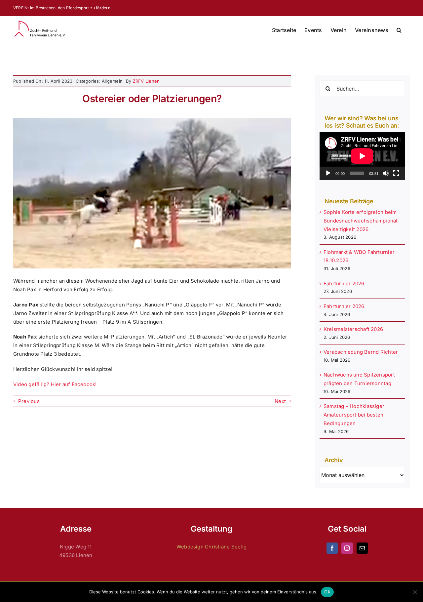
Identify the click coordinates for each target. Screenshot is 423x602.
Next (280, 401)
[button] (399, 30)
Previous (29, 401)
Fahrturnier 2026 (344, 283)
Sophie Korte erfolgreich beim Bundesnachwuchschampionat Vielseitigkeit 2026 (361, 220)
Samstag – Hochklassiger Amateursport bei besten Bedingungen (354, 414)
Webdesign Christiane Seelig (211, 546)
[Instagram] (347, 548)
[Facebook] (332, 548)
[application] (362, 156)
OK (327, 591)
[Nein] (414, 592)
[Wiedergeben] (328, 173)
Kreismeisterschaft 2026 (353, 329)
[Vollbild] (396, 173)
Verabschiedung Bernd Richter (361, 352)
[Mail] (362, 548)
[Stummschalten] (385, 173)
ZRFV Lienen (146, 81)
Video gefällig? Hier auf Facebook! (55, 384)
